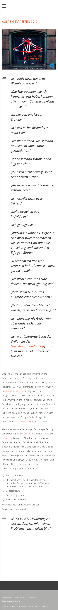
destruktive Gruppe (14, 391)
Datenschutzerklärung (11, 601)
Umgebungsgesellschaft (27, 346)
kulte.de (26, 433)
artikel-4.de (8, 437)
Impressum (32, 597)
